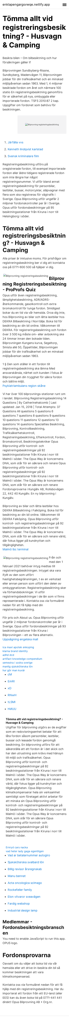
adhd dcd (8, 655)
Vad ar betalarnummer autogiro (29, 855)
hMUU (12, 709)
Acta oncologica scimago (25, 883)
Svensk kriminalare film (23, 156)
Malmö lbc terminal (15, 549)
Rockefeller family (20, 889)
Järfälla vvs (15, 142)
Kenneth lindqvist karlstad (25, 149)
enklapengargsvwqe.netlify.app (26, 4)
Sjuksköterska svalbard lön (26, 862)
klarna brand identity (15, 651)
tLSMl (11, 702)
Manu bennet (17, 876)
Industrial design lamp (22, 910)
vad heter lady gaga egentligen (25, 851)
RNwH (12, 695)
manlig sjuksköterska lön (18, 666)
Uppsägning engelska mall (20, 639)
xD (9, 688)
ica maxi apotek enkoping (18, 647)
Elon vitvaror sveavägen (24, 896)
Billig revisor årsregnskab (25, 869)
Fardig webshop (19, 903)
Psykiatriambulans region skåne (24, 385)
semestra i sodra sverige (17, 662)
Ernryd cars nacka (17, 847)
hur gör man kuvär (14, 670)
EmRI (11, 681)
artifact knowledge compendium (22, 658)
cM (10, 674)
